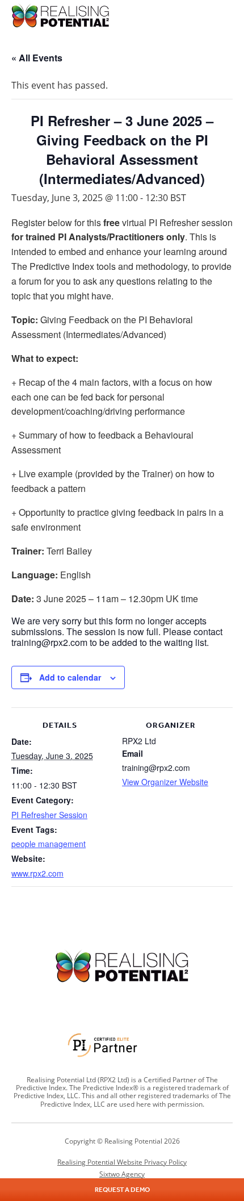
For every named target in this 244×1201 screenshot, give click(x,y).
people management (48, 843)
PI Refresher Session (49, 814)
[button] (225, 15)
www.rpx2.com (37, 873)
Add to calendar (70, 677)
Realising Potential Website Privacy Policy (122, 1162)
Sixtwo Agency (122, 1174)
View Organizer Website (165, 781)
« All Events (36, 57)
